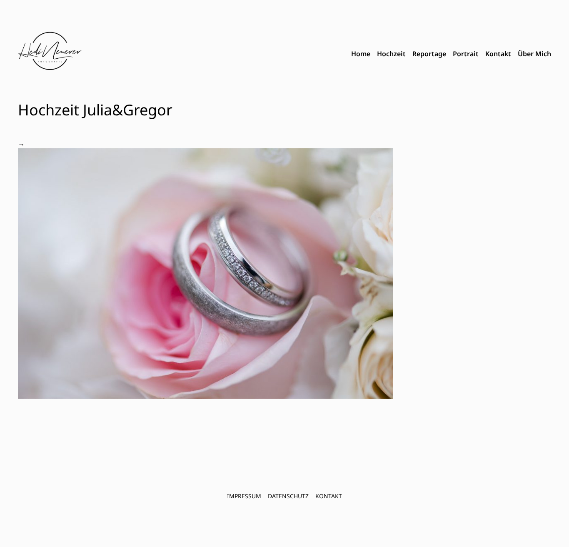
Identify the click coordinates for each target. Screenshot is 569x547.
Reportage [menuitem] (429, 53)
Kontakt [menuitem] (498, 53)
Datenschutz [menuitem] (288, 496)
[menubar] (451, 54)
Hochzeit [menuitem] (391, 53)
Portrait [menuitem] (466, 53)
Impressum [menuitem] (244, 496)
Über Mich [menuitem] (534, 53)
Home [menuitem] (360, 53)
